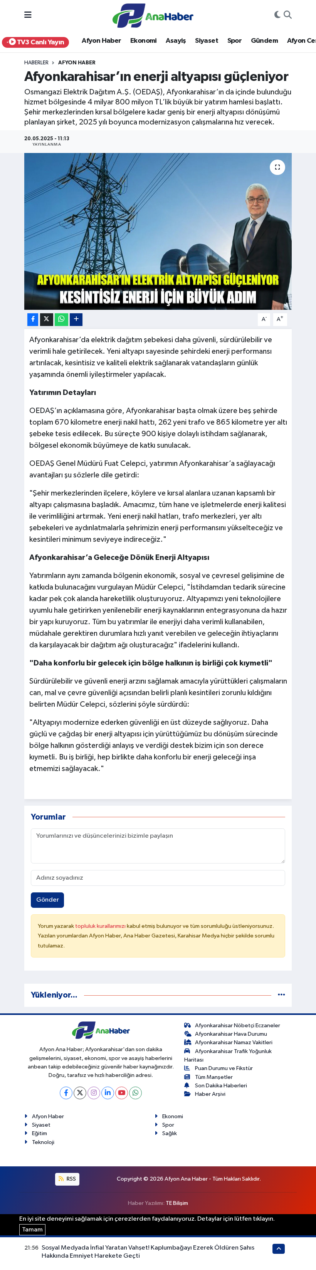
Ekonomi (143, 40)
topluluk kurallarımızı (101, 926)
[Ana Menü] (28, 15)
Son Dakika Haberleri (221, 1086)
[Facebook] (66, 1093)
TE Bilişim (177, 1203)
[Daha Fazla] (76, 319)
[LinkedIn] (107, 1093)
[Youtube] (121, 1093)
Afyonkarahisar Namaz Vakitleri (233, 1042)
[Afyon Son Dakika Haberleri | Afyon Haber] (153, 15)
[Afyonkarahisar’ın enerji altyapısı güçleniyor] (158, 231)
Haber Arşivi (210, 1094)
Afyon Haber (101, 40)
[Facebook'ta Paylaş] (32, 319)
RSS (71, 1179)
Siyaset (206, 40)
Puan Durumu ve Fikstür (224, 1068)
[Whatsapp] (135, 1093)
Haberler (36, 63)
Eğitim (39, 1133)
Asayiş (176, 40)
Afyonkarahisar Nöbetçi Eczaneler (237, 1025)
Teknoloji (43, 1142)
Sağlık (169, 1133)
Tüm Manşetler (214, 1077)
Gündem (264, 40)
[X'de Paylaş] (46, 319)
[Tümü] (281, 995)
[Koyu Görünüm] (277, 16)
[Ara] (288, 16)
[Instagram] (93, 1093)
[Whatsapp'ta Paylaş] (61, 319)
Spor (234, 40)
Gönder (47, 900)
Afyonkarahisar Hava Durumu (231, 1034)
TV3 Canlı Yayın (39, 42)
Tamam (32, 1229)
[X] (80, 1093)
